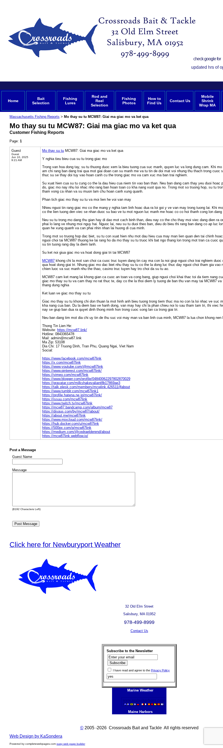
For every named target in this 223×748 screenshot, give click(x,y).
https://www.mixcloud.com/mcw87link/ (72, 419)
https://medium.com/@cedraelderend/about (76, 432)
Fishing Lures (70, 100)
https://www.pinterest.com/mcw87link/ (72, 371)
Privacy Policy (160, 670)
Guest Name (22, 457)
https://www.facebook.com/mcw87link (71, 358)
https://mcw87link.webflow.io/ (65, 436)
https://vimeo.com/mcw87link (65, 375)
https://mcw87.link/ (72, 330)
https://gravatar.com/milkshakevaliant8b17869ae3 (81, 383)
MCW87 (48, 261)
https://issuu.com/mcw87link (64, 399)
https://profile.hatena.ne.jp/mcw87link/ (72, 395)
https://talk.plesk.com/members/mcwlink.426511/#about (86, 387)
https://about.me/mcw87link (64, 415)
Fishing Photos (129, 100)
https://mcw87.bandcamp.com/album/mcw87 (77, 407)
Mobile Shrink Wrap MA (207, 100)
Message (19, 470)
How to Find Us (154, 100)
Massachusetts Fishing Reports (35, 117)
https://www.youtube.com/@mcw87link (72, 366)
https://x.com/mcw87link (61, 362)
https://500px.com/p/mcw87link (66, 428)
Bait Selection (40, 100)
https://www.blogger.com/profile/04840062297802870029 (86, 379)
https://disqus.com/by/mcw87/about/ (71, 411)
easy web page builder (71, 743)
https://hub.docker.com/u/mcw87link (70, 424)
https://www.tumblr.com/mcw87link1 (70, 391)
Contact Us (180, 101)
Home (13, 101)
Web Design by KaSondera (36, 736)
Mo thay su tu (53, 151)
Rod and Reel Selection (99, 100)
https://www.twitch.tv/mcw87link (67, 403)
